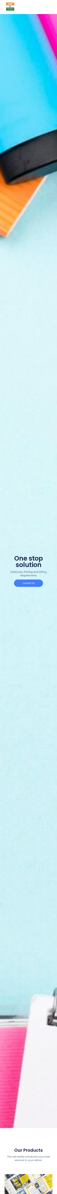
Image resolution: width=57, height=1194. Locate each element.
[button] (48, 7)
